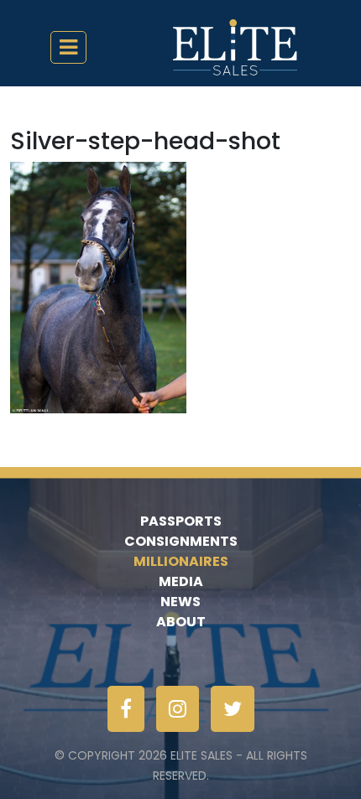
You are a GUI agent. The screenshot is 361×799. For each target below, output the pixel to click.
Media (181, 581)
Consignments (181, 541)
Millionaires (180, 561)
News (180, 601)
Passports (181, 521)
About (181, 621)
